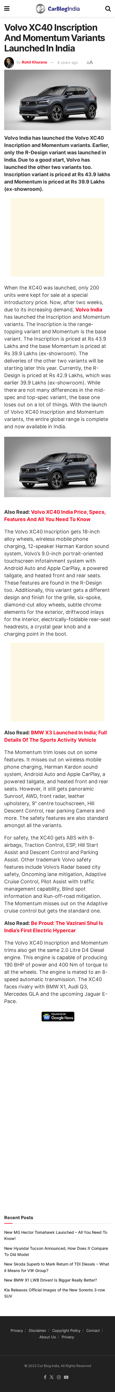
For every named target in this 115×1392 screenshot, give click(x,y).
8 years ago (68, 62)
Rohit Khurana (34, 62)
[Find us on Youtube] (66, 1377)
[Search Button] (108, 8)
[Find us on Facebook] (45, 1377)
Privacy (17, 1330)
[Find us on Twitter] (51, 1377)
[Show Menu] (6, 8)
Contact (93, 1330)
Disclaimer (37, 1330)
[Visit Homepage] (57, 8)
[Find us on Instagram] (59, 1377)
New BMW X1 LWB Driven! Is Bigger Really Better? (50, 1280)
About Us (47, 1337)
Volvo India (88, 310)
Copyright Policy (66, 1330)
